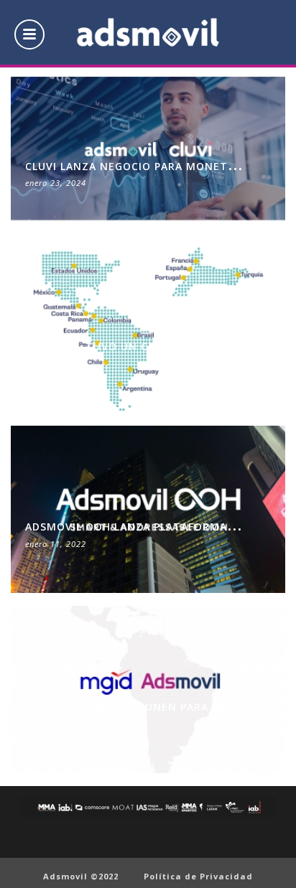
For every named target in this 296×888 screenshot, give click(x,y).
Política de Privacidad (198, 876)
